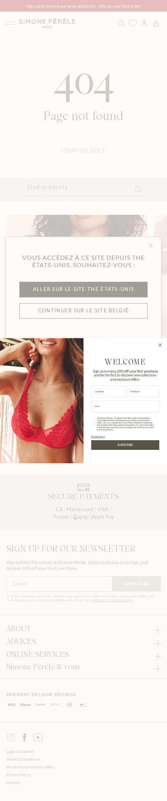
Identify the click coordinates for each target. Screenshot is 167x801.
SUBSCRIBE (125, 444)
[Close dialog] (160, 344)
